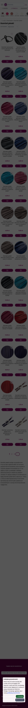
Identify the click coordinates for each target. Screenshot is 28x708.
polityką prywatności (13, 693)
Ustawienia (21, 700)
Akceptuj (20, 696)
